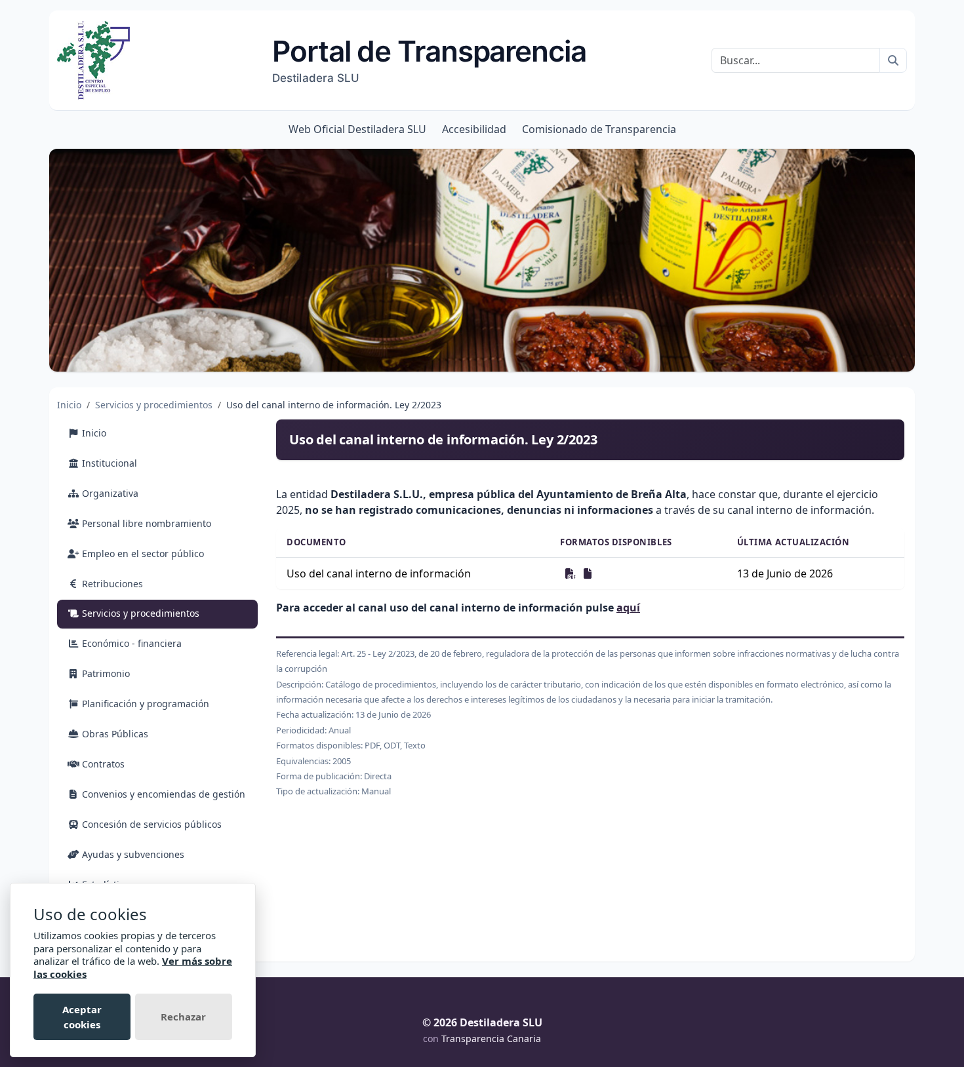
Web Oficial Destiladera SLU (357, 129)
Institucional (108, 463)
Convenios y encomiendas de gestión (162, 794)
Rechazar (183, 1016)
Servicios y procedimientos (153, 404)
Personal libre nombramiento (145, 523)
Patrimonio (104, 673)
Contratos (102, 764)
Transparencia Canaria (491, 1038)
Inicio (69, 404)
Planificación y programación (144, 703)
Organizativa (108, 493)
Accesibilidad (474, 129)
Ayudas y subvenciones (131, 854)
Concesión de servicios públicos (150, 824)
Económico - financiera (130, 643)
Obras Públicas (113, 734)
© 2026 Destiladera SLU (482, 1022)
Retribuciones (111, 583)
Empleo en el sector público (141, 553)
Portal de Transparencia (429, 59)
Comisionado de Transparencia (599, 129)
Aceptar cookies (82, 1017)
